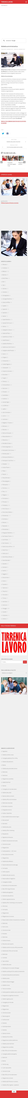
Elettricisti (4, 1057)
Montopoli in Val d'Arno (7, 460)
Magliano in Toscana (7, 422)
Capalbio (4, 305)
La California (5, 405)
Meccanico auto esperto (8, 944)
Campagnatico (5, 295)
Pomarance (5, 498)
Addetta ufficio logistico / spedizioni (10, 1085)
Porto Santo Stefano (7, 512)
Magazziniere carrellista (7, 1047)
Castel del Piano (6, 333)
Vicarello (4, 612)
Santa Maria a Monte (7, 557)
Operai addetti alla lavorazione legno (10, 816)
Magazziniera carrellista (7, 779)
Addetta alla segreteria (7, 892)
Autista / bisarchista (7, 813)
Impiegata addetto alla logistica (9, 1054)
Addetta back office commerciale (10, 951)
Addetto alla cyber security (8, 875)
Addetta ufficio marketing (8, 830)
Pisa (3, 491)
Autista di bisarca (6, 940)
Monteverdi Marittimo (7, 457)
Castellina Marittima (7, 343)
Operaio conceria (6, 1033)
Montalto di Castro (6, 443)
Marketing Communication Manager (10, 968)
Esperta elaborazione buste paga (10, 865)
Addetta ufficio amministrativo (9, 799)
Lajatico (4, 409)
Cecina (3, 354)
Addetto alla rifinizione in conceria (10, 1081)
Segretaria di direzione (7, 837)
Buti (3, 281)
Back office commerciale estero (9, 1050)
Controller (4, 957)
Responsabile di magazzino (8, 878)
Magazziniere (5, 847)
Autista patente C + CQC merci (9, 851)
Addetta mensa (6, 985)
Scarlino (4, 570)
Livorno (4, 416)
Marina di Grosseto (6, 433)
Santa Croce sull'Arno (7, 546)
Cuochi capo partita (6, 1067)
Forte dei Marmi (6, 385)
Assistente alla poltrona (7, 895)
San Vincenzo (5, 543)
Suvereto (4, 584)
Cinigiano (4, 357)
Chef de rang (5, 1064)
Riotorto (4, 522)
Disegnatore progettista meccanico (10, 995)
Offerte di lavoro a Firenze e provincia (9, 203)
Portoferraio (5, 515)
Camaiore (4, 292)
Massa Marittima (6, 436)
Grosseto (4, 391)
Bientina (4, 275)
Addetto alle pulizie (6, 792)
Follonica (4, 381)
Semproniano (5, 577)
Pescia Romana (6, 477)
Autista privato (5, 1019)
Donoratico (5, 374)
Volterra (4, 618)
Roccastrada (5, 529)
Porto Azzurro (5, 508)
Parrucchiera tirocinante (7, 854)
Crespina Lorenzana (7, 371)
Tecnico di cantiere (6, 988)
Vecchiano (4, 601)
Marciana (4, 429)
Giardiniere (4, 775)
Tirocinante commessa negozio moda (12, 164)
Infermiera (4, 906)
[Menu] (26, 2)
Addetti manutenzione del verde (9, 840)
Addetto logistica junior (7, 999)
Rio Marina (4, 519)
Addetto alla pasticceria (7, 761)
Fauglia (4, 378)
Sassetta (4, 563)
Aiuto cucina (5, 926)
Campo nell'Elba (6, 302)
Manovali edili (5, 820)
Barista (4, 765)
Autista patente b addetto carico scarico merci (12, 992)
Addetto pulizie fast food (8, 1043)
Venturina (4, 605)
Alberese (4, 264)
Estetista (4, 1023)
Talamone (4, 588)
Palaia (3, 471)
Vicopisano (4, 615)
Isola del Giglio (5, 402)
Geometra (4, 823)
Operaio (4, 785)
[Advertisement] (14, 21)
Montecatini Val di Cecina (8, 450)
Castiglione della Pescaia (8, 350)
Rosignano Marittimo (7, 532)
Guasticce (4, 398)
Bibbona (4, 271)
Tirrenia (4, 598)
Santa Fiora (5, 550)
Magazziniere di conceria (8, 916)
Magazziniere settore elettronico (10, 1040)
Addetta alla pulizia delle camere (9, 768)
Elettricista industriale (7, 803)
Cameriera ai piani (6, 844)
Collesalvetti (5, 367)
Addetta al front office (7, 1037)
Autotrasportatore (6, 1026)
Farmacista (5, 868)
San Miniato (4, 5)
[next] (24, 162)
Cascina (4, 326)
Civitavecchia (5, 361)
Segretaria (4, 751)
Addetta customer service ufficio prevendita (12, 947)
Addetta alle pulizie (6, 827)
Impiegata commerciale (7, 1002)
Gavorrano (4, 388)
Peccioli (4, 474)
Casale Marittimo (6, 319)
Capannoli (4, 309)
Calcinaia (4, 288)
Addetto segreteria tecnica (8, 899)
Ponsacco (4, 502)
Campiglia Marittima (7, 299)
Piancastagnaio (5, 481)
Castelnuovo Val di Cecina (8, 347)
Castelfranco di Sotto (7, 336)
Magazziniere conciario (7, 1078)
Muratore (4, 933)
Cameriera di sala (6, 930)
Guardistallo (5, 395)
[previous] (1, 162)
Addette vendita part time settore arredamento (13, 971)
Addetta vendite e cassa (8, 754)
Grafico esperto (6, 871)
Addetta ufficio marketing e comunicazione (12, 902)
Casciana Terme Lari (7, 323)
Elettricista (4, 772)
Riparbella (4, 526)
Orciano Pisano (5, 467)
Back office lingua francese (8, 889)
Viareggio (4, 608)
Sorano (4, 581)
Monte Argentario (6, 446)
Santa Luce (4, 553)
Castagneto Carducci (7, 330)
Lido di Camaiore (6, 412)
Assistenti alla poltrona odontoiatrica (10, 975)
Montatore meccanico (7, 806)
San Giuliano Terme (6, 536)
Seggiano (4, 574)
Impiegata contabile (7, 882)
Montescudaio (5, 453)
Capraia (4, 316)
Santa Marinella (6, 560)
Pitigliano (4, 495)
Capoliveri (4, 312)
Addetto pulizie (5, 978)
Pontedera (4, 505)
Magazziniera (5, 858)
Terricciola (4, 594)
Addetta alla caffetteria (7, 861)
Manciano (4, 426)
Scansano (4, 567)
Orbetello (4, 464)
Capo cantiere (5, 961)
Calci (3, 285)
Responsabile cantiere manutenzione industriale (13, 920)
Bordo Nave (5, 278)
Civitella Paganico (6, 364)
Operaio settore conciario (8, 796)
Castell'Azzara (5, 340)
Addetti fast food (6, 782)
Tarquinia (4, 591)
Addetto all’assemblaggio (8, 981)
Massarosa (5, 440)
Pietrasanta (5, 484)
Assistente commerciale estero (9, 885)
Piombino (4, 488)
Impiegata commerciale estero (9, 789)
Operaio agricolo (6, 1016)
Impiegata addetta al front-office (10, 758)
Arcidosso (4, 268)
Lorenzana (4, 419)
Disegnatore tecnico (7, 810)
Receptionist (5, 834)
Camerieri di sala (6, 1071)
